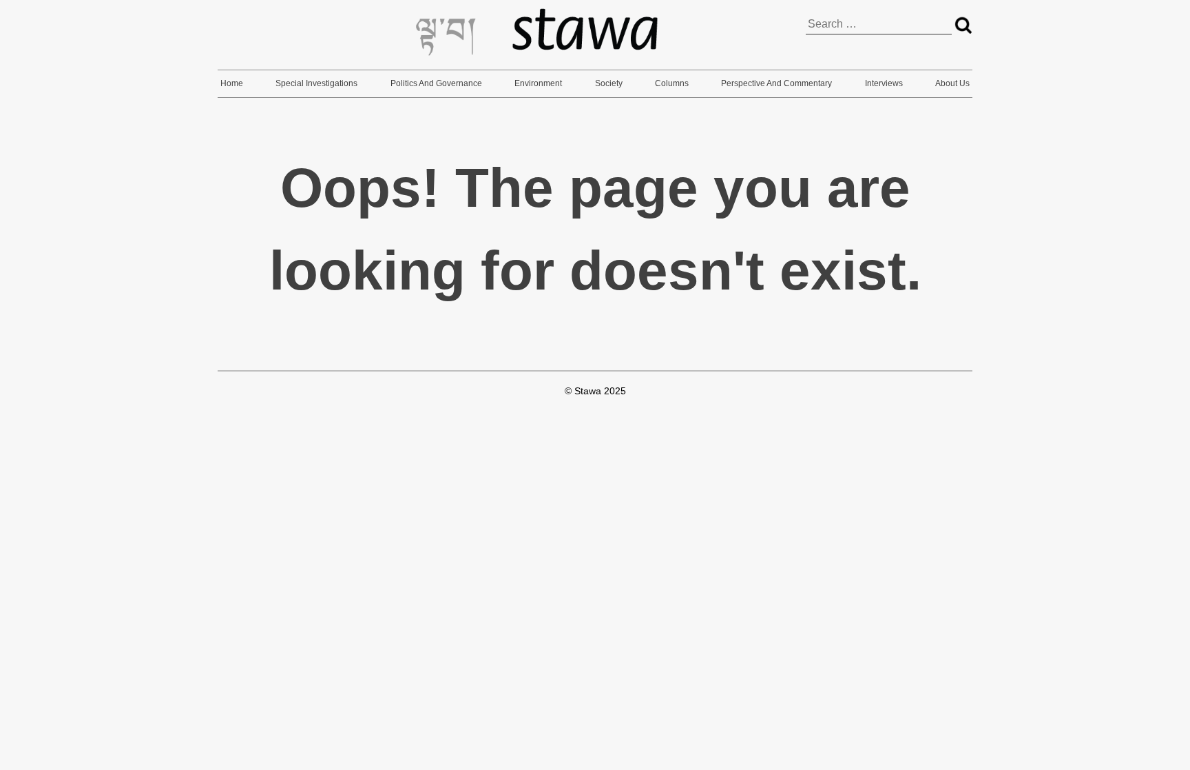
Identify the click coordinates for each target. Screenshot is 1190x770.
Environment (538, 83)
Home (231, 83)
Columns (672, 83)
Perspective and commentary (776, 83)
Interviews (884, 83)
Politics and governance (436, 83)
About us (952, 83)
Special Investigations (316, 83)
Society (609, 83)
